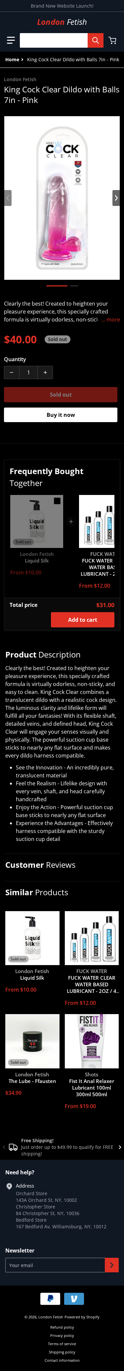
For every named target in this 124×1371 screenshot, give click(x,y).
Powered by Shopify (82, 1316)
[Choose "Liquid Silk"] (57, 501)
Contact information (62, 1360)
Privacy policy (62, 1335)
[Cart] (113, 40)
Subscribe (112, 1265)
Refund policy (62, 1327)
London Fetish (50, 1316)
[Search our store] (95, 40)
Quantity (15, 359)
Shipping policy (62, 1351)
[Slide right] (116, 198)
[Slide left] (8, 198)
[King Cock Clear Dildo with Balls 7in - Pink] (56, 285)
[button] (11, 40)
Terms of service (62, 1343)
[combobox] (59, 40)
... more (110, 319)
